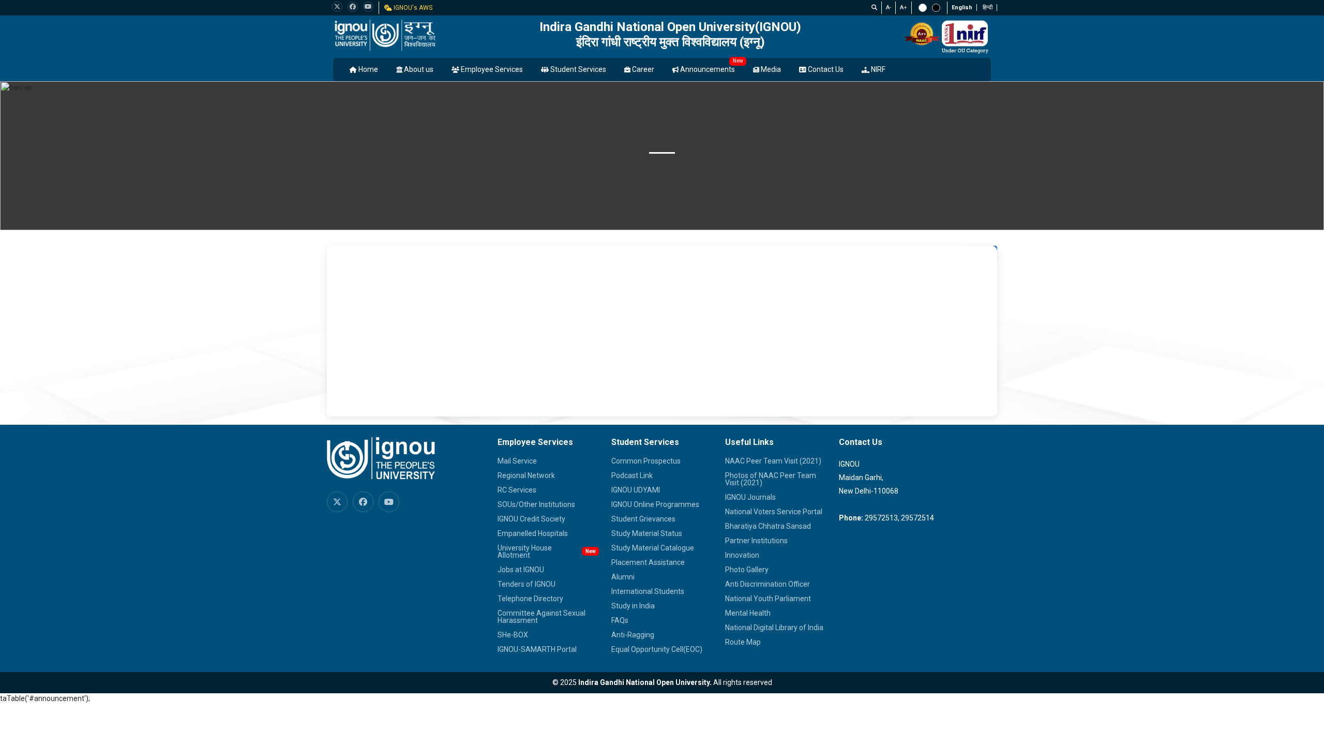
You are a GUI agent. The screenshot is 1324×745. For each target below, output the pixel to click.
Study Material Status (646, 533)
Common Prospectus (646, 461)
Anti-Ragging (632, 634)
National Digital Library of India (774, 627)
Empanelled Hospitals (533, 533)
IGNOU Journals (750, 497)
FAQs (619, 620)
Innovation (742, 555)
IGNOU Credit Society (531, 519)
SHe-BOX (513, 634)
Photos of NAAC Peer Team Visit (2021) (770, 479)
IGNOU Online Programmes (655, 504)
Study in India (633, 605)
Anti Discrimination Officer (767, 584)
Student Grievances (643, 519)
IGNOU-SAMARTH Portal (537, 649)
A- (888, 7)
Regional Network (526, 475)
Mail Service (517, 461)
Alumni (623, 576)
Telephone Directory (530, 598)
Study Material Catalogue (652, 548)
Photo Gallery (747, 569)
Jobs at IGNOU (521, 569)
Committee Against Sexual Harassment (541, 616)
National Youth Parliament (768, 598)
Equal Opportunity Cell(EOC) (656, 649)
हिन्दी (987, 7)
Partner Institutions (756, 540)
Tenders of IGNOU (526, 584)
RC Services (517, 490)
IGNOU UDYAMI (635, 490)
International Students (647, 591)
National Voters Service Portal (773, 511)
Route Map (743, 642)
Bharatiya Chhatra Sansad (768, 526)
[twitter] (337, 7)
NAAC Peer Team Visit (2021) (773, 461)
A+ (903, 7)
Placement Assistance (648, 562)
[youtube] (368, 7)
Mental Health (748, 613)
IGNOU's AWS (412, 7)
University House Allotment (525, 551)
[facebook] (353, 7)
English (962, 7)
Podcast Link (632, 475)
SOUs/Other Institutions (536, 504)
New (738, 61)
